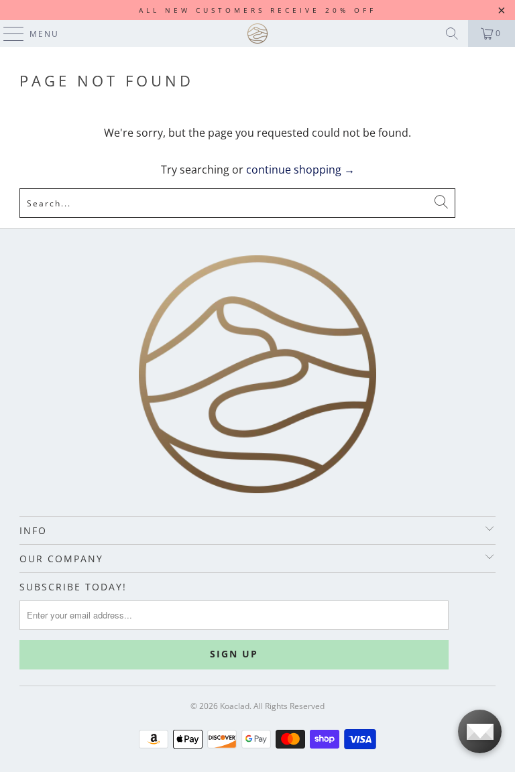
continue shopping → (300, 169)
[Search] (452, 33)
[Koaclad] (257, 33)
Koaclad (234, 706)
